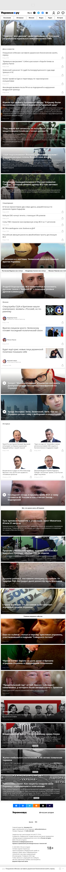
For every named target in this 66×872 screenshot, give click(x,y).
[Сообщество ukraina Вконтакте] (16, 805)
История (35, 745)
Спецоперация (8, 203)
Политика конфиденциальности (22, 841)
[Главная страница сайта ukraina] (10, 12)
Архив (31, 822)
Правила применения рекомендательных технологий (29, 843)
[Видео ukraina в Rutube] (49, 805)
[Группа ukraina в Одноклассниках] (36, 805)
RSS (36, 822)
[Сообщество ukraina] (23, 805)
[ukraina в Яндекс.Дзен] (43, 805)
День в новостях (8, 49)
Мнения (5, 302)
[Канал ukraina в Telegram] (29, 805)
